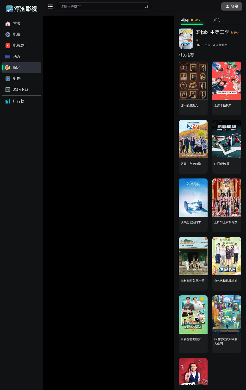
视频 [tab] (190, 20)
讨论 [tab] (216, 20)
